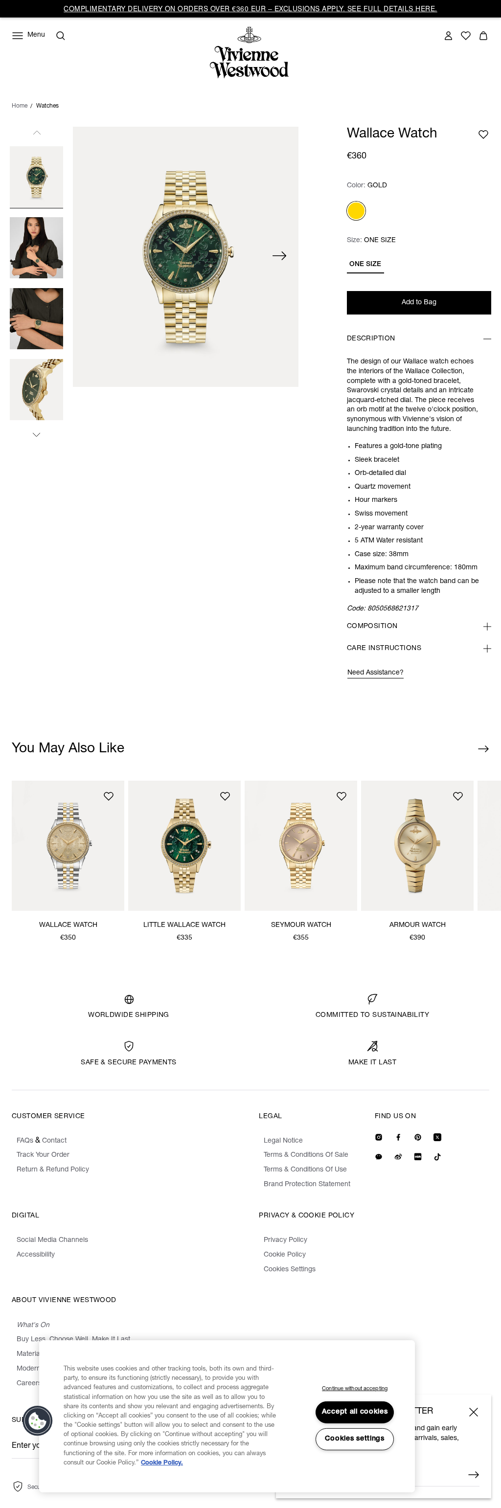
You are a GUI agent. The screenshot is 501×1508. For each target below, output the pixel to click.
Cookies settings (355, 1439)
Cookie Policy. (162, 1463)
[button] (37, 1421)
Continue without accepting (354, 1389)
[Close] (473, 1412)
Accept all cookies (355, 1412)
